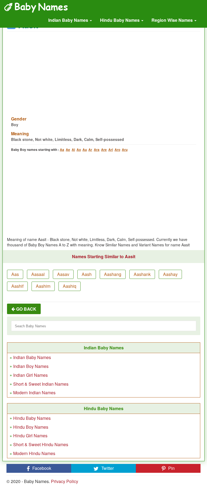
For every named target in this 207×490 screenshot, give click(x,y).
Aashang (112, 274)
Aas (15, 274)
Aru (124, 149)
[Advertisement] (103, 70)
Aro (117, 149)
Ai (73, 149)
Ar (90, 149)
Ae (68, 149)
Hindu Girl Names (30, 435)
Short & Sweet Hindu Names (40, 444)
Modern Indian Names (34, 392)
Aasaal (38, 274)
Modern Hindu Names (34, 453)
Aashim (43, 286)
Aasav (63, 274)
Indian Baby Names (68, 20)
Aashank (142, 274)
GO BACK (25, 309)
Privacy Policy (64, 481)
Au (84, 149)
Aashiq (69, 286)
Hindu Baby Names (120, 20)
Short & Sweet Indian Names (40, 384)
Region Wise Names (172, 20)
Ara (96, 149)
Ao (79, 149)
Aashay (170, 274)
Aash (87, 274)
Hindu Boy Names (30, 427)
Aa (62, 149)
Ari (110, 149)
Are (104, 149)
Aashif (17, 286)
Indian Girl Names (30, 375)
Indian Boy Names (31, 366)
